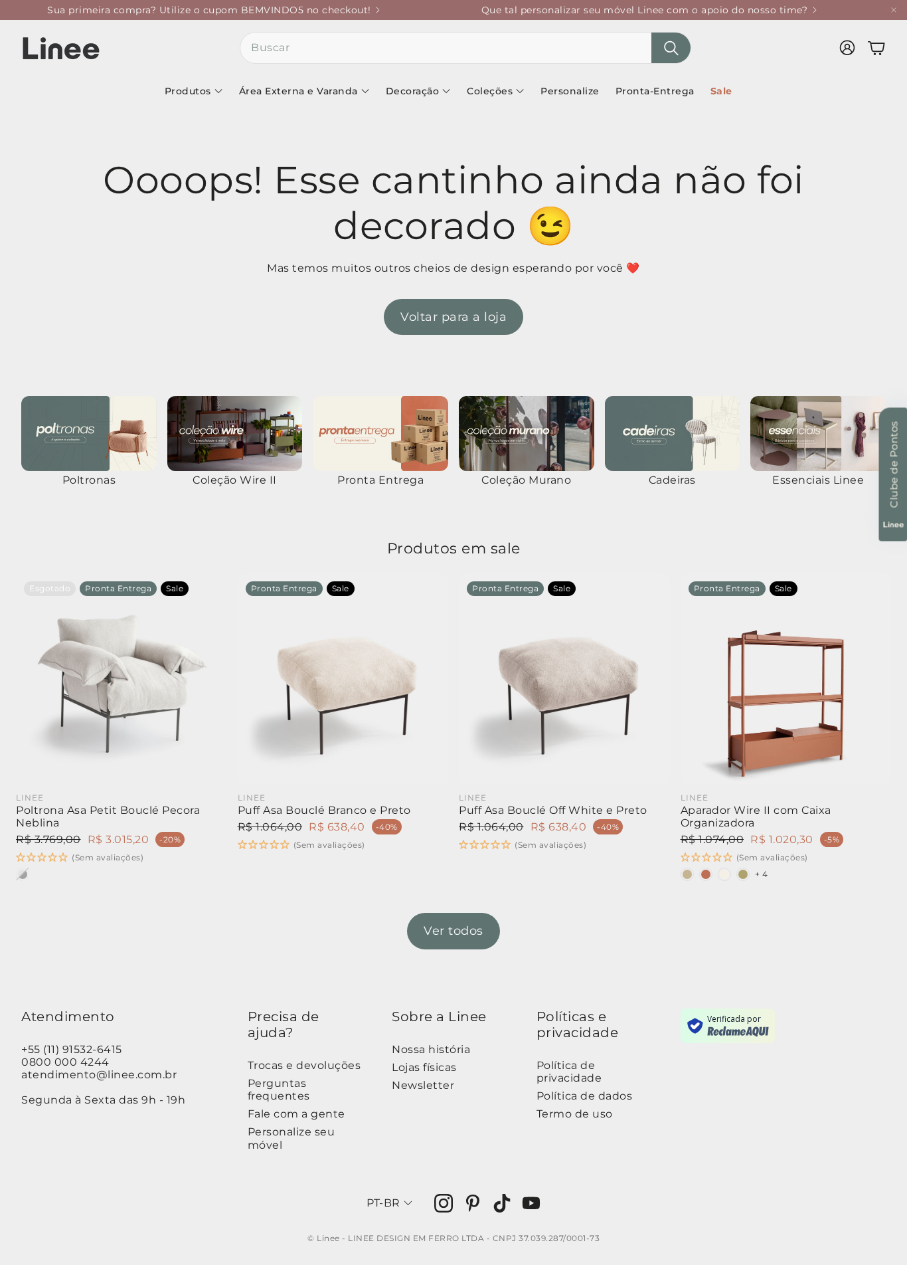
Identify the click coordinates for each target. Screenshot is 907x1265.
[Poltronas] (89, 433)
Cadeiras (672, 480)
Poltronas (89, 480)
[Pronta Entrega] (380, 433)
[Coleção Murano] (526, 433)
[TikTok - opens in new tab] (502, 1203)
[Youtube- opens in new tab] (531, 1203)
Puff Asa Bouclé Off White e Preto (553, 810)
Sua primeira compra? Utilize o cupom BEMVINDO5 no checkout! (209, 10)
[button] (465, 48)
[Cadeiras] (672, 433)
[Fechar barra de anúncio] (894, 10)
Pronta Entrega (380, 480)
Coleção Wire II (235, 480)
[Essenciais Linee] (818, 433)
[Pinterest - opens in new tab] (472, 1203)
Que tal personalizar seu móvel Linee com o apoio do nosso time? (644, 10)
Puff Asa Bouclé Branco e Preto (324, 810)
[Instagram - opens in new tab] (443, 1203)
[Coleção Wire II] (235, 433)
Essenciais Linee (818, 480)
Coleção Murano (526, 480)
